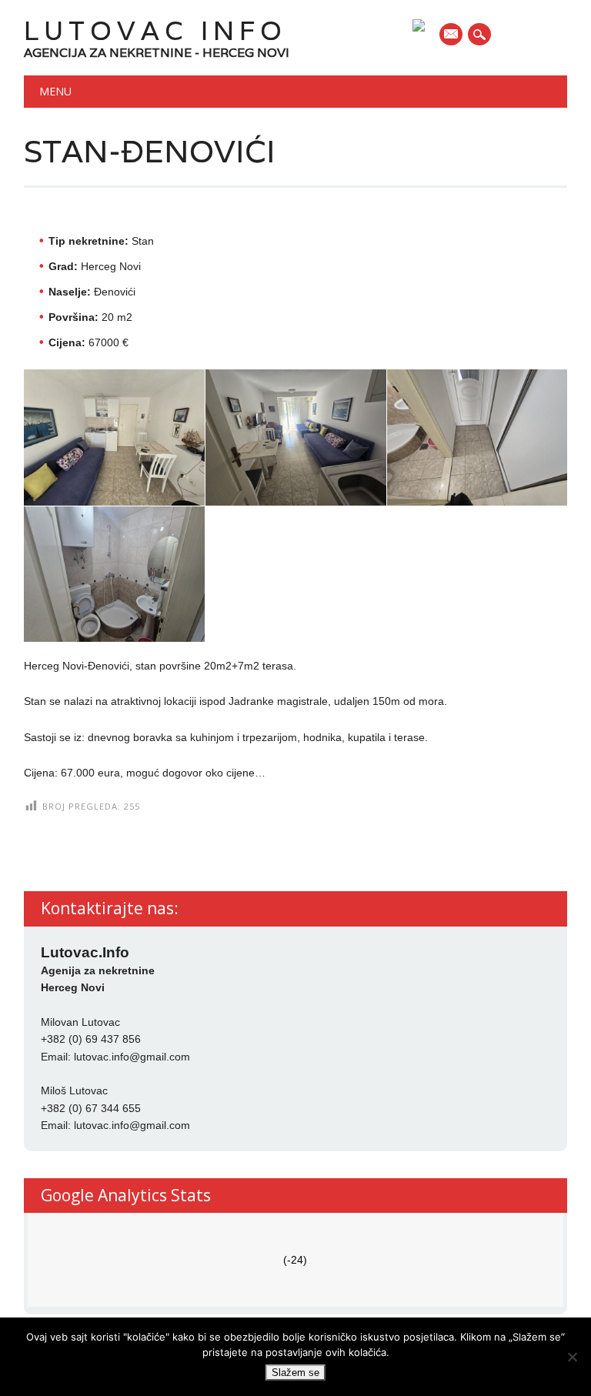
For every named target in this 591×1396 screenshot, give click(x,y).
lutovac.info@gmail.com (132, 1056)
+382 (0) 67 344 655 (91, 1108)
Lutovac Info (155, 30)
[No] (571, 1356)
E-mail (451, 35)
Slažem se (295, 1372)
